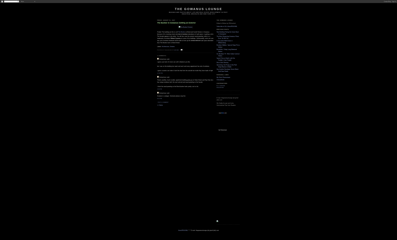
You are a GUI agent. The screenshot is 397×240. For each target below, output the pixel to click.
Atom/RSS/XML (183, 230)
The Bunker (181, 32)
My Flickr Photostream (223, 77)
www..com (223, 113)
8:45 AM (176, 50)
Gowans (172, 46)
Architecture (165, 46)
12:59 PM (160, 73)
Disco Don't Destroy (222, 62)
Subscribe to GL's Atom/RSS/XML (227, 26)
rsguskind (220, 87)
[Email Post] (181, 50)
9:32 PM (159, 98)
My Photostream (223, 130)
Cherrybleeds (220, 80)
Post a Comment (163, 102)
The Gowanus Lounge (198, 9)
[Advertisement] (225, 165)
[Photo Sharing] (185, 27)
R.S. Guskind (221, 85)
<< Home (160, 105)
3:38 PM (159, 89)
